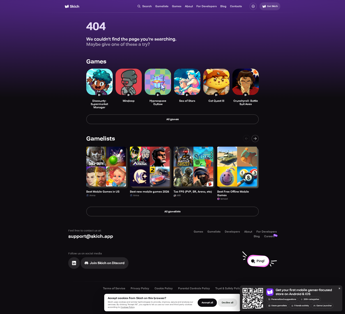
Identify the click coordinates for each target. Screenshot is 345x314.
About (189, 6)
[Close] (339, 288)
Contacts (236, 6)
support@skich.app (90, 236)
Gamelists (161, 6)
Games (176, 6)
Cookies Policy (127, 307)
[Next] (255, 138)
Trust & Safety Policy (228, 288)
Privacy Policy (140, 288)
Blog (223, 6)
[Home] (72, 6)
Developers (232, 231)
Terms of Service (114, 288)
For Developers (206, 6)
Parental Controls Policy (194, 288)
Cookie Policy (164, 288)
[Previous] (246, 138)
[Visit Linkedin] (74, 263)
